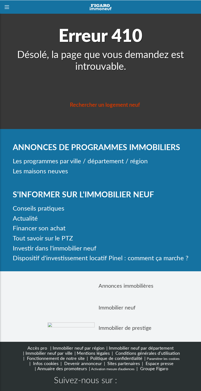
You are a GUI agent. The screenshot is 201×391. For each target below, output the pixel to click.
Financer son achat (39, 228)
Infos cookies (45, 364)
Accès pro (37, 348)
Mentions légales (93, 353)
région (139, 161)
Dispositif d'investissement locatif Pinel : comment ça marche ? (100, 258)
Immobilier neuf (117, 307)
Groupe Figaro (153, 369)
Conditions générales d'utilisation (147, 353)
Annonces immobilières (126, 286)
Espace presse (159, 364)
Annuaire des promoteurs (62, 369)
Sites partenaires (123, 364)
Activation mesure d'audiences (113, 369)
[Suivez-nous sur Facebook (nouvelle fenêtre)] (125, 381)
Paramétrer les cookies (163, 359)
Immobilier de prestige (125, 328)
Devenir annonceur (82, 364)
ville (75, 161)
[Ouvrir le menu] (6, 7)
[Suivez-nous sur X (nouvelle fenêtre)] (141, 381)
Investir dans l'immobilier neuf (54, 248)
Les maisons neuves (40, 171)
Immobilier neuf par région (78, 348)
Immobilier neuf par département (141, 348)
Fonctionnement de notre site (55, 358)
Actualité (25, 218)
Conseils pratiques (38, 208)
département (106, 161)
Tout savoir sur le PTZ (43, 238)
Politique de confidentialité (115, 358)
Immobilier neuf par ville (49, 353)
